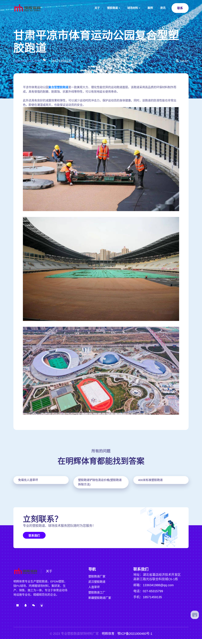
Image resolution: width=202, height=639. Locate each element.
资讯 (163, 7)
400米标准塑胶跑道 (150, 480)
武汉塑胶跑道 (96, 581)
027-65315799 (153, 591)
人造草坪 (94, 587)
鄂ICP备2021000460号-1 (134, 633)
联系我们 (34, 535)
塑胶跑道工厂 (96, 592)
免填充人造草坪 (28, 480)
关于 (97, 7)
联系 (180, 8)
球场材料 (132, 7)
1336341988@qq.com (158, 585)
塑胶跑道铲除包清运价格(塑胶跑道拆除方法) (100, 482)
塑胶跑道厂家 (96, 576)
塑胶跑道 (112, 7)
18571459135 (61, 61)
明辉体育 (108, 633)
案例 (150, 7)
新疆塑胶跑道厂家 (99, 597)
